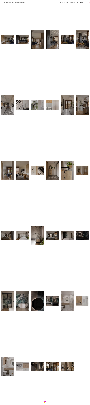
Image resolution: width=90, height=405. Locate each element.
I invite (45, 403)
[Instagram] (45, 402)
